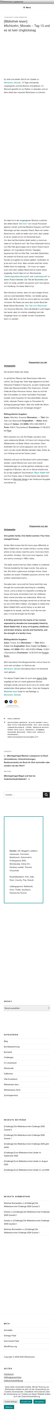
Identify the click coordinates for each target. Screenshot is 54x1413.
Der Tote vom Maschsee (20, 725)
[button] (6, 701)
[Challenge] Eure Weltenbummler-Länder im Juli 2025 (26, 1169)
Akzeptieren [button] (39, 1401)
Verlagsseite (9, 365)
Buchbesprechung (12, 1046)
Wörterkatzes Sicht (12, 1089)
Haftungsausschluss (12, 1377)
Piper (9, 430)
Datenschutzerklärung (13, 1380)
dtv (35, 725)
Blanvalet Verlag (20, 479)
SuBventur (8, 1073)
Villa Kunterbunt (10, 1079)
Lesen (29, 727)
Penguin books (41, 727)
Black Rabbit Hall (39, 722)
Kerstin (23, 17)
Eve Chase (44, 725)
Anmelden (8, 1330)
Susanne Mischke (16, 732)
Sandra (7, 1220)
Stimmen (40, 730)
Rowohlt (30, 730)
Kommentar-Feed (11, 1340)
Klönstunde (9, 1068)
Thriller (31, 732)
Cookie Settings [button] (11, 1401)
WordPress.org (10, 1346)
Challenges (14, 719)
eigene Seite (42, 678)
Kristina (7, 1211)
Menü (28, 7)
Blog (6, 1041)
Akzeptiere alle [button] (26, 1401)
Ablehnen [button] (9, 1407)
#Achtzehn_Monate (18, 722)
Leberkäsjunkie (16, 727)
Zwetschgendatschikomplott (23, 737)
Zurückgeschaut (11, 1095)
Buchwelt (8, 1052)
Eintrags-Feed (10, 1335)
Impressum (9, 1374)
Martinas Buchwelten (13, 1203)
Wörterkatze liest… (12, 1084)
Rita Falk (19, 730)
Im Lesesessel (10, 1062)
